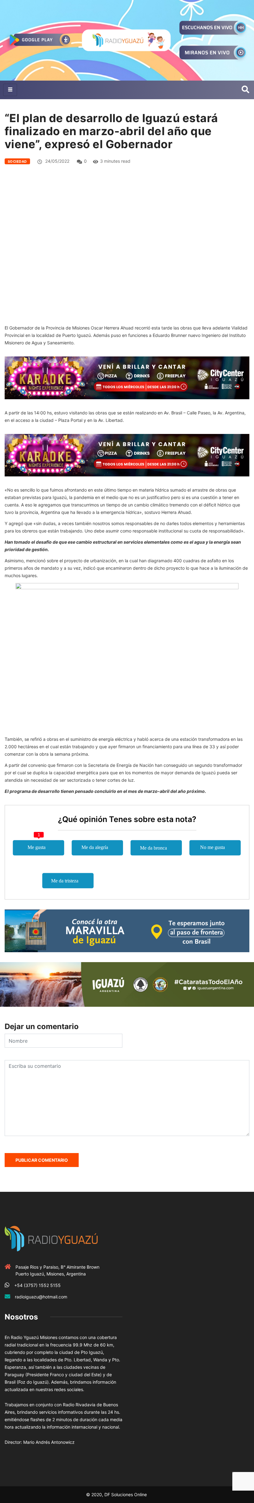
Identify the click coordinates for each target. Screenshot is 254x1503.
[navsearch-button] (245, 90)
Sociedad (17, 161)
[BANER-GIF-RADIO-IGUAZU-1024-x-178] (127, 377)
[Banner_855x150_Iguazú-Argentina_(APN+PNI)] (127, 984)
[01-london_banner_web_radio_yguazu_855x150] (127, 930)
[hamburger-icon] (10, 90)
